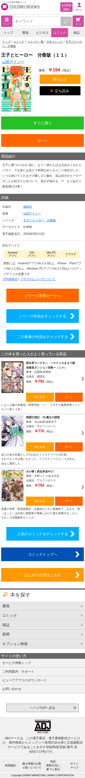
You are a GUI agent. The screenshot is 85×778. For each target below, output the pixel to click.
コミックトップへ (42, 554)
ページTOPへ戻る (42, 708)
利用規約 (10, 765)
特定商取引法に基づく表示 (53, 765)
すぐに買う (43, 123)
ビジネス (42, 32)
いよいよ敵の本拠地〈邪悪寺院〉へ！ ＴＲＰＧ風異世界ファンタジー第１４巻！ (40, 407)
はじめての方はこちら (42, 575)
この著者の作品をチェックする (42, 337)
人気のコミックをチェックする (42, 534)
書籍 (25, 32)
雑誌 (76, 32)
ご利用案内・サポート (18, 671)
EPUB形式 (10, 279)
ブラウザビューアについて (38, 279)
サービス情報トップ (16, 663)
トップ (8, 32)
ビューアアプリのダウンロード (24, 680)
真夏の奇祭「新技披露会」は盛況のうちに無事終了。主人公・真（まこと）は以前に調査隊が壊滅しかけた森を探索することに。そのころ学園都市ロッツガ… (40, 513)
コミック (59, 32)
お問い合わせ (11, 689)
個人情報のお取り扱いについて (31, 765)
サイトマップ (74, 765)
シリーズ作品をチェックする (42, 316)
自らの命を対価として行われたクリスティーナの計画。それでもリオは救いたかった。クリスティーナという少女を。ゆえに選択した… (39, 459)
